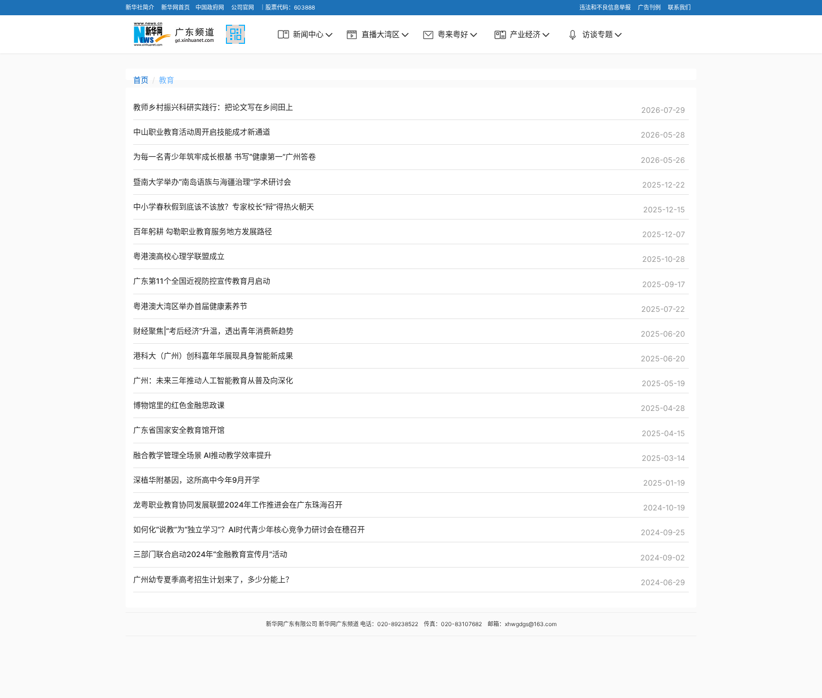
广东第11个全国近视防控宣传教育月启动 (201, 281)
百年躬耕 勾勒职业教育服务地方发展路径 (202, 231)
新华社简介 (140, 7)
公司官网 (242, 7)
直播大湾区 (381, 34)
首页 (140, 80)
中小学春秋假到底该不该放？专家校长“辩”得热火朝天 (223, 206)
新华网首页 (175, 7)
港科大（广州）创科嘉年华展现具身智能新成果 (213, 355)
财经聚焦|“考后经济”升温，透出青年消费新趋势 (213, 331)
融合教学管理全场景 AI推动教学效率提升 (202, 455)
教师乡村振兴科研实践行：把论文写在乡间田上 (213, 107)
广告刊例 (649, 7)
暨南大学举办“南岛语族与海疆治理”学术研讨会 (212, 182)
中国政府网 (210, 7)
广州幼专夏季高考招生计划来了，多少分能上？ (213, 579)
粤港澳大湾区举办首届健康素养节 (190, 306)
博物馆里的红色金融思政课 (179, 405)
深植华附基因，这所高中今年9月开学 (196, 480)
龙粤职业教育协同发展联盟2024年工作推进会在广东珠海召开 (237, 504)
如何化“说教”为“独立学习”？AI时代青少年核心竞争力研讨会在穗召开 (249, 529)
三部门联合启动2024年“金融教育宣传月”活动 (210, 554)
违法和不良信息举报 (605, 7)
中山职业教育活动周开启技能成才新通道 (201, 132)
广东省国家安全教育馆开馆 (179, 430)
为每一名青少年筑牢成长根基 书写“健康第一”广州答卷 (224, 156)
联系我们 (679, 7)
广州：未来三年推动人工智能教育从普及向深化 (213, 380)
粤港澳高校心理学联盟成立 (179, 256)
